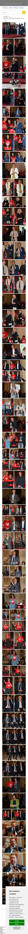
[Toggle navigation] (24, 3)
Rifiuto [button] (17, 924)
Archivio (16, 7)
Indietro (6, 7)
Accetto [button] (17, 921)
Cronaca (21, 7)
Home (10, 7)
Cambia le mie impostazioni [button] (16, 927)
